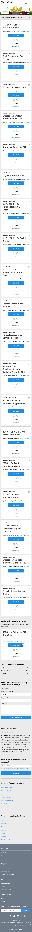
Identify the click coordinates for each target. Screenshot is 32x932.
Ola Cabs (3, 830)
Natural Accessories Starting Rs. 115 (12, 336)
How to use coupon (6, 868)
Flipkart (3, 901)
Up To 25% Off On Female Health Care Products (12, 207)
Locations (3, 886)
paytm (2, 820)
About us (3, 852)
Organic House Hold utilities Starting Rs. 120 (14, 561)
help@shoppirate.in (6, 889)
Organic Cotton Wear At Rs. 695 (14, 305)
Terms (16, 929)
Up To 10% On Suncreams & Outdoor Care (13, 272)
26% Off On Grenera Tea (14, 87)
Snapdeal (3, 836)
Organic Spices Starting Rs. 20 (14, 592)
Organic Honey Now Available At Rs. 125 (12, 117)
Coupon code (4, 697)
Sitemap (11, 929)
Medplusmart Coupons (7, 800)
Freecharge (4, 826)
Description (4, 703)
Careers (3, 856)
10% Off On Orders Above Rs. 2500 (11, 496)
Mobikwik (3, 823)
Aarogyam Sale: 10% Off (14, 147)
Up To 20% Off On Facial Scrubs (14, 239)
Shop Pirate (6, 2)
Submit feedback (5, 883)
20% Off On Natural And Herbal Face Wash (14, 433)
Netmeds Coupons (6, 797)
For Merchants (5, 859)
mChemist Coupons (6, 794)
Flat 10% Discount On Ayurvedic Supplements (14, 402)
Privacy (21, 929)
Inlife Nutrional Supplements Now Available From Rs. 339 (14, 369)
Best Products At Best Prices (13, 57)
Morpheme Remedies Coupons (9, 790)
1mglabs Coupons (6, 803)
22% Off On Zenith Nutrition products (11, 464)
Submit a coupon (5, 871)
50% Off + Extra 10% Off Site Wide (14, 633)
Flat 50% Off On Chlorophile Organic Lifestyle (12, 529)
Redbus (3, 833)
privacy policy (25, 768)
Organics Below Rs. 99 (13, 175)
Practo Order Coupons (7, 787)
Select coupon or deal (7, 691)
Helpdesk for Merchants (7, 874)
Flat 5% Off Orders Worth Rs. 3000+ (11, 26)
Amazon (3, 898)
